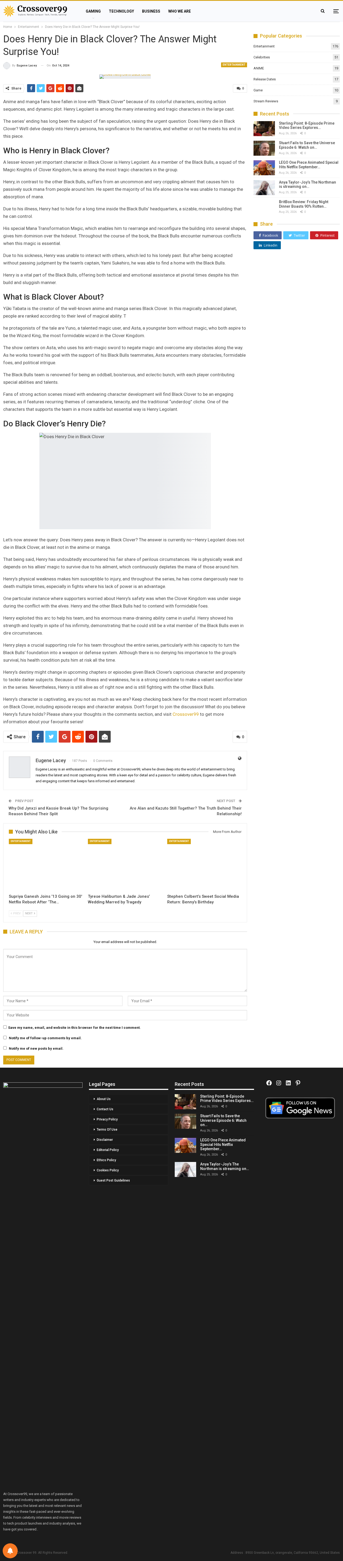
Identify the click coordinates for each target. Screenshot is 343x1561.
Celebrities (261, 57)
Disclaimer (105, 1140)
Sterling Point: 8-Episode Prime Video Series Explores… (306, 125)
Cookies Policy (108, 1170)
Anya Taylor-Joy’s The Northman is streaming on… (307, 184)
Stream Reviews (265, 101)
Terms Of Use (107, 1129)
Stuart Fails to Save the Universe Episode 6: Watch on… (307, 145)
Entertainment (234, 64)
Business (151, 11)
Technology (121, 11)
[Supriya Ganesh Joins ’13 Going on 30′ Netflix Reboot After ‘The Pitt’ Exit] (46, 865)
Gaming (93, 11)
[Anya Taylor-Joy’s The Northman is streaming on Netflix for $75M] (264, 187)
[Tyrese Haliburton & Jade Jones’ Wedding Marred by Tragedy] (125, 865)
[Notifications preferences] (10, 1550)
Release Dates (264, 79)
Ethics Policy (106, 1160)
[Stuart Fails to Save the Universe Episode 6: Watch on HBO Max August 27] (264, 148)
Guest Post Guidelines (113, 1180)
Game (258, 90)
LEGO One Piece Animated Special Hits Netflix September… (308, 164)
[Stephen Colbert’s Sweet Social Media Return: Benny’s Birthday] (204, 865)
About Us (104, 1099)
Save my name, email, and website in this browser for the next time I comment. (74, 1028)
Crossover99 (186, 714)
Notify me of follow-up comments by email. (45, 1038)
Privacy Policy (107, 1119)
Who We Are (179, 11)
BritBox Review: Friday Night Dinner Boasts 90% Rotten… (303, 204)
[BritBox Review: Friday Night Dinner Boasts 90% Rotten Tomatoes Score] (264, 207)
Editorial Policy (108, 1150)
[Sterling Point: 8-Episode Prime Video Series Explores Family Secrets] (264, 128)
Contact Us (105, 1109)
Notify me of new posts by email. (36, 1048)
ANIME (258, 68)
